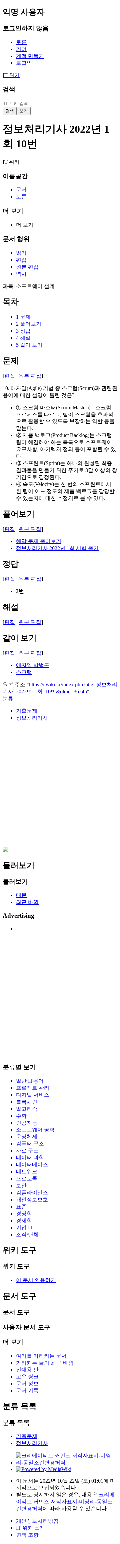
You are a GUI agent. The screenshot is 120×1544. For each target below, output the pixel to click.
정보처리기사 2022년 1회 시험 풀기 (57, 548)
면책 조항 (27, 1535)
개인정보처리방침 (37, 1521)
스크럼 (24, 672)
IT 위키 (11, 75)
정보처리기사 (32, 718)
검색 (9, 89)
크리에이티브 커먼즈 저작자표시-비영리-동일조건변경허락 (65, 1501)
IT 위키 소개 (30, 1528)
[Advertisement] (60, 787)
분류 (8, 698)
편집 (9, 376)
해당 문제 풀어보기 (38, 541)
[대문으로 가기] (5, 850)
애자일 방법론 (32, 665)
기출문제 (26, 711)
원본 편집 (30, 376)
